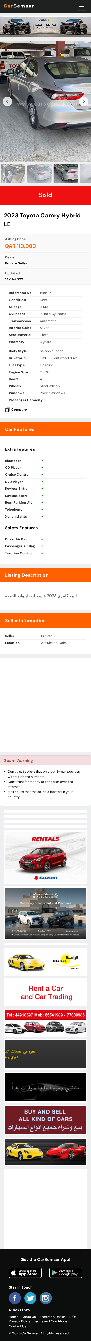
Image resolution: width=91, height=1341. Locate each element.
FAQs (73, 1317)
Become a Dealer (52, 1317)
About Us (28, 1317)
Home (13, 1317)
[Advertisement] (45, 704)
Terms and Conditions (51, 1321)
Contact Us (17, 1326)
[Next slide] (83, 101)
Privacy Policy (20, 1321)
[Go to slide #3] (26, 173)
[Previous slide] (7, 101)
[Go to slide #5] (79, 173)
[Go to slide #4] (52, 173)
